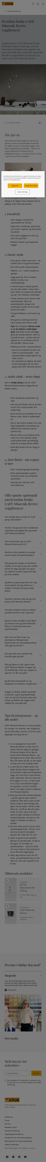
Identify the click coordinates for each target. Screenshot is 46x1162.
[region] (23, 184)
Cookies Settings (22, 192)
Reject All (15, 185)
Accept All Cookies (31, 185)
